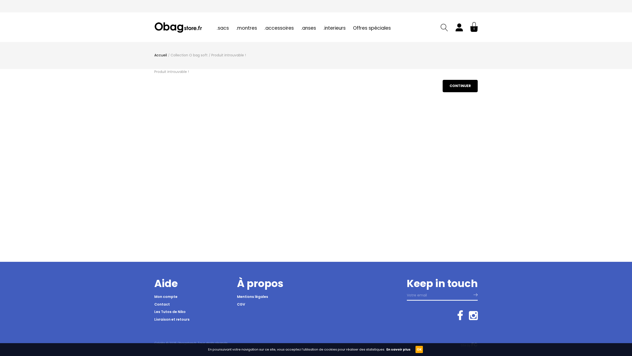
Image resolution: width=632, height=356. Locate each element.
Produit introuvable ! (228, 55)
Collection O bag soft (189, 55)
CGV (241, 304)
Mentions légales (252, 296)
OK (419, 349)
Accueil (160, 55)
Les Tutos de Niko (170, 311)
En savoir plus (398, 349)
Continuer (460, 85)
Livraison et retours (172, 319)
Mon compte (166, 296)
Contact (162, 304)
